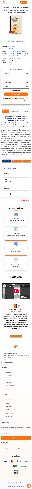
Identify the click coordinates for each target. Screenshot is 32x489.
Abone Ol (17, 438)
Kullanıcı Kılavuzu (10, 385)
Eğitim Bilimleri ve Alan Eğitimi (17, 51)
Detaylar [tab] (6, 111)
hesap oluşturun (17, 100)
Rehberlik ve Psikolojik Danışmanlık (18, 53)
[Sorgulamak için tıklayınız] (16, 472)
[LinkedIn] (10, 448)
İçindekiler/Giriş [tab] (14, 111)
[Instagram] (14, 448)
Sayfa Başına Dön (17, 336)
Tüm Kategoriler (9, 379)
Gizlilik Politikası (11, 486)
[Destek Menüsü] (29, 486)
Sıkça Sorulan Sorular (10, 400)
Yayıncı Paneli (9, 406)
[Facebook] (2, 448)
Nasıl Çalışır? (8, 382)
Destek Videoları (9, 413)
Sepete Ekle (17, 94)
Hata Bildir (26, 200)
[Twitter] (6, 448)
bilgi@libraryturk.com (9, 362)
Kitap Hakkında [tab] (7, 160)
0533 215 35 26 (7, 359)
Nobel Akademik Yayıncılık (16, 49)
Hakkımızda (8, 372)
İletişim (7, 403)
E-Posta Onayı (9, 416)
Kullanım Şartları (20, 486)
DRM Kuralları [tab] (25, 111)
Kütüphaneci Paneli (10, 410)
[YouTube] (18, 448)
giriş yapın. (25, 100)
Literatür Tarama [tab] (17, 161)
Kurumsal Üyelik (9, 375)
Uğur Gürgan (12, 46)
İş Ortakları (8, 389)
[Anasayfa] (4, 2)
